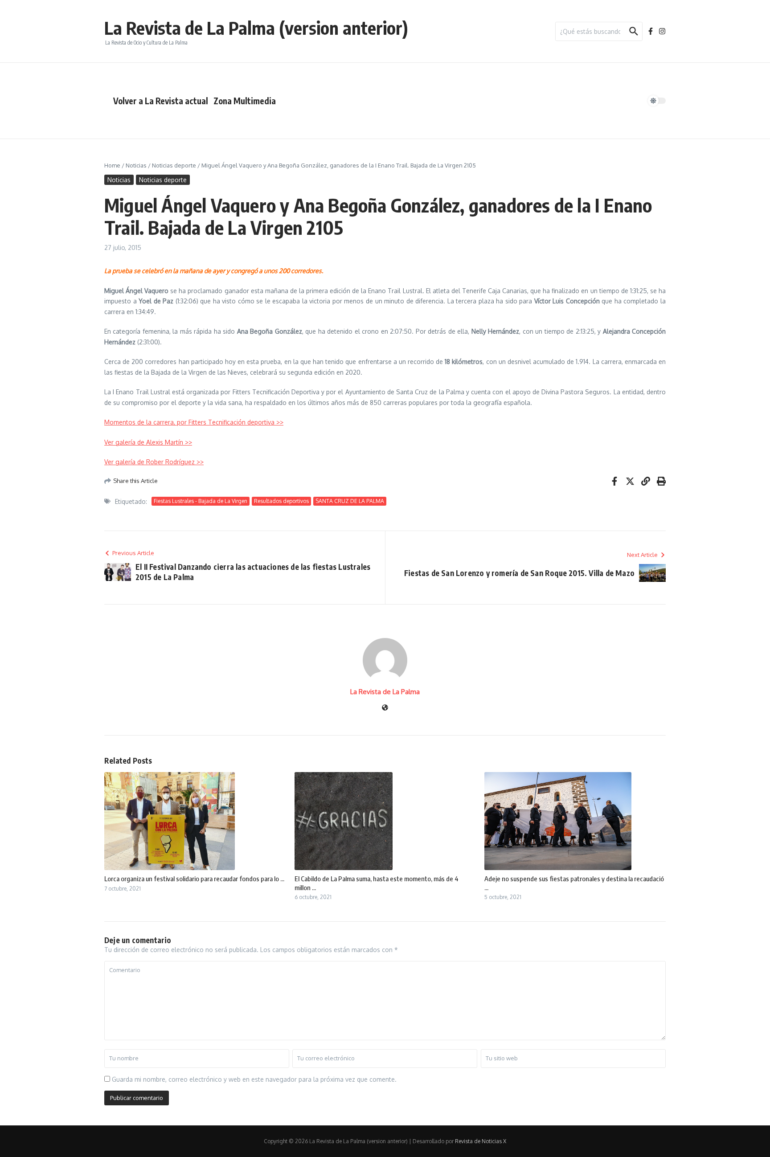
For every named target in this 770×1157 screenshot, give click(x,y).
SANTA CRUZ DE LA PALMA (349, 501)
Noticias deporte (174, 165)
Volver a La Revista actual (160, 100)
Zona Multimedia (244, 100)
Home (112, 165)
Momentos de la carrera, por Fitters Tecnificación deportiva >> (193, 422)
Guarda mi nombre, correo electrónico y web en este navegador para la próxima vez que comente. (254, 1079)
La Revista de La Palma (385, 691)
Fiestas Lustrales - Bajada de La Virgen (200, 501)
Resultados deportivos (281, 501)
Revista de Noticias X (480, 1141)
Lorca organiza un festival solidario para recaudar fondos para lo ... (194, 879)
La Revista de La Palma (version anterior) (256, 27)
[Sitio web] (385, 708)
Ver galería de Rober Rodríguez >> (154, 462)
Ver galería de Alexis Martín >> (148, 442)
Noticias (136, 165)
